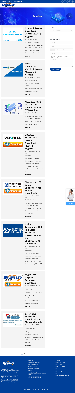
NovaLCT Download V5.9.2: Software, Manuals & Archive (34, 69)
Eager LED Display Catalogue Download (30, 278)
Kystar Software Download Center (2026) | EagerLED (34, 32)
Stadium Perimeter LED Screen (63, 375)
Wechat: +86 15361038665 (33, 368)
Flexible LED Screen (61, 369)
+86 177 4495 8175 (7, 1)
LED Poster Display (61, 373)
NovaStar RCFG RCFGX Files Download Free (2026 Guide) (33, 106)
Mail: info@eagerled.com (33, 364)
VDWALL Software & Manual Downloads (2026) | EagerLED (31, 141)
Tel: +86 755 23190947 (33, 366)
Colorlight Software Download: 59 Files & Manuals (33, 318)
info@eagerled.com (20, 1)
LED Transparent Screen (62, 371)
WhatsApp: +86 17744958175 (34, 362)
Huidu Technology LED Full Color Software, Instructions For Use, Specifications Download (33, 234)
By (27, 39)
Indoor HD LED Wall (61, 362)
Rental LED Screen (61, 364)
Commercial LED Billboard (62, 366)
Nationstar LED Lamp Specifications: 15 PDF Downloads (33, 188)
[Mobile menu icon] (73, 5)
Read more (28, 56)
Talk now (70, 203)
